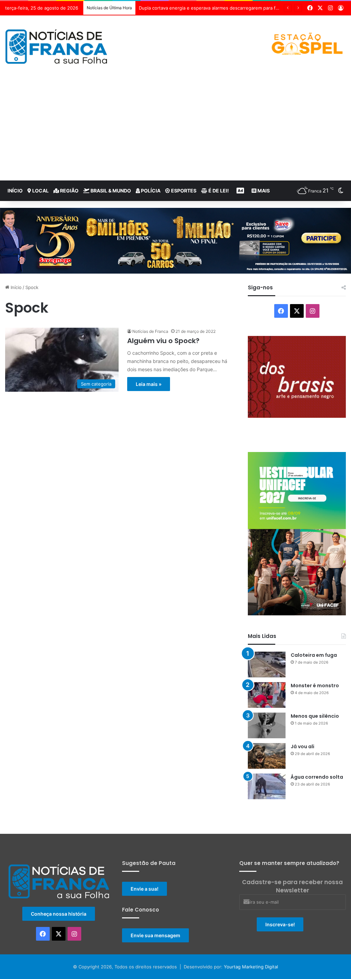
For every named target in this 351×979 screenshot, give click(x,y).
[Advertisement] (175, 129)
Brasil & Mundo (110, 190)
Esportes (183, 190)
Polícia (150, 190)
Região (68, 190)
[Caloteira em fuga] (267, 664)
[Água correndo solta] (267, 786)
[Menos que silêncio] (267, 725)
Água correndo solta (317, 777)
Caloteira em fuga (314, 655)
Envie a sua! (144, 889)
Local (40, 190)
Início (15, 190)
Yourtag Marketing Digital (251, 966)
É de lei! (218, 190)
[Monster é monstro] (267, 695)
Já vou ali (302, 746)
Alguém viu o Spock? (163, 341)
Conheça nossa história (58, 914)
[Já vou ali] (267, 756)
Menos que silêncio (315, 716)
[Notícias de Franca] (56, 46)
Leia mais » (148, 384)
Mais (263, 190)
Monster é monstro (315, 685)
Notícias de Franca (150, 331)
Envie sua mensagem (155, 935)
